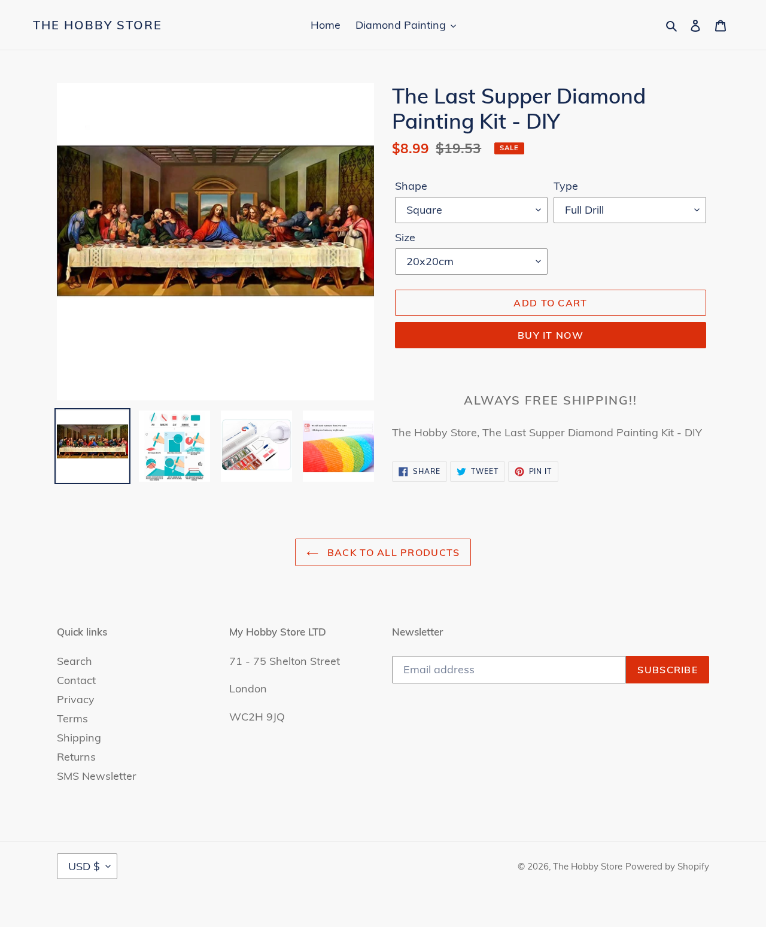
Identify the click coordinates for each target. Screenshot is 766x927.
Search (74, 661)
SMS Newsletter (96, 776)
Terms (72, 718)
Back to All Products (392, 552)
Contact (76, 680)
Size (405, 237)
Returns (76, 757)
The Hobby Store (97, 25)
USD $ (84, 866)
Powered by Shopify (667, 866)
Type (566, 186)
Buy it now (550, 335)
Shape (411, 186)
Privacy (76, 699)
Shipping (79, 737)
